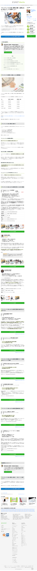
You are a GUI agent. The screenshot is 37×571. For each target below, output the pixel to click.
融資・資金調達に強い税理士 (16, 514)
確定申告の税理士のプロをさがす (31, 36)
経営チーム (2, 526)
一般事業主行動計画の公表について (28, 567)
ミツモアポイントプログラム (20, 567)
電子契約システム (23, 539)
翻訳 (21, 533)
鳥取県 (33, 510)
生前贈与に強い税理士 (16, 515)
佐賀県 (22, 511)
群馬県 (20, 509)
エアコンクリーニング (14, 525)
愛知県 (15, 510)
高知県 (17, 511)
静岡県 (13, 510)
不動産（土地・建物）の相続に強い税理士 (18, 518)
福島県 (13, 509)
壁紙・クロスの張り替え (15, 534)
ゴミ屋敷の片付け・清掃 (15, 537)
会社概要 (2, 525)
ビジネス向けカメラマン (24, 525)
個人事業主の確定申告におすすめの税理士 (18, 517)
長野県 (9, 510)
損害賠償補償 (13, 555)
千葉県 (24, 509)
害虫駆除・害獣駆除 (29, 16)
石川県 (2, 510)
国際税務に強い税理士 (28, 514)
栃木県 (17, 509)
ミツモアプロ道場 (14, 561)
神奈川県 (29, 509)
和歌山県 (31, 510)
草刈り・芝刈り (14, 536)
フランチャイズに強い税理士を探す (12, 36)
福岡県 (20, 511)
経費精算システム (23, 538)
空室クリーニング (14, 541)
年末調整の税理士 (27, 517)
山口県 (9, 511)
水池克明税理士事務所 (7, 270)
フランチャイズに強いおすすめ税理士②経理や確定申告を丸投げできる (11, 62)
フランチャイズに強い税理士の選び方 (7, 59)
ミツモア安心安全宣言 (14, 554)
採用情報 (2, 527)
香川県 (13, 511)
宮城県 (6, 509)
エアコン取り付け (14, 526)
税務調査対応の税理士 (4, 517)
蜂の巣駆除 (28, 20)
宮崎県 (31, 511)
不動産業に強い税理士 (28, 516)
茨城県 (15, 509)
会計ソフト (22, 534)
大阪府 (24, 510)
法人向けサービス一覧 (14, 550)
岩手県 (4, 509)
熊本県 (26, 511)
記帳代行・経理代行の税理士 (28, 515)
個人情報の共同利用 (13, 567)
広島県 (6, 511)
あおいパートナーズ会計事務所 (9, 190)
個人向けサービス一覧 (14, 549)
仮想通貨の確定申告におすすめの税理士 (18, 516)
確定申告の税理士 (3, 514)
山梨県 (6, 510)
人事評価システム (23, 540)
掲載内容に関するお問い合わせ (19, 352)
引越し (13, 527)
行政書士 (22, 526)
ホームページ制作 (23, 531)
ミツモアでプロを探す (8, 52)
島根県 (2, 511)
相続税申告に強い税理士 (4, 516)
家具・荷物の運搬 (14, 535)
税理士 (13, 542)
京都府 (22, 510)
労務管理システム (23, 541)
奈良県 (28, 510)
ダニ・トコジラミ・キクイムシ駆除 (31, 19)
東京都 (26, 509)
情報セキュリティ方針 (7, 567)
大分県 (28, 511)
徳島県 (11, 511)
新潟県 (31, 509)
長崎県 (24, 511)
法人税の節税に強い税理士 (4, 518)
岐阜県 (11, 510)
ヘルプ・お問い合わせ (14, 562)
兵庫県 (26, 510)
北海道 (2, 509)
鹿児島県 (33, 511)
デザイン (22, 532)
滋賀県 (20, 510)
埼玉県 (22, 509)
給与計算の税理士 (27, 518)
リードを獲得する (14, 560)
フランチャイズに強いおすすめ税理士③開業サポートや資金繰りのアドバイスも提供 (13, 64)
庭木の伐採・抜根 (14, 531)
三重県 (17, 510)
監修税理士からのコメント (6, 67)
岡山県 (4, 511)
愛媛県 (15, 511)
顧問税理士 (2, 515)
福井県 (4, 510)
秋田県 (9, 509)
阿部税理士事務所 (7, 235)
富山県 (33, 509)
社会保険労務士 (23, 527)
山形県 (11, 509)
